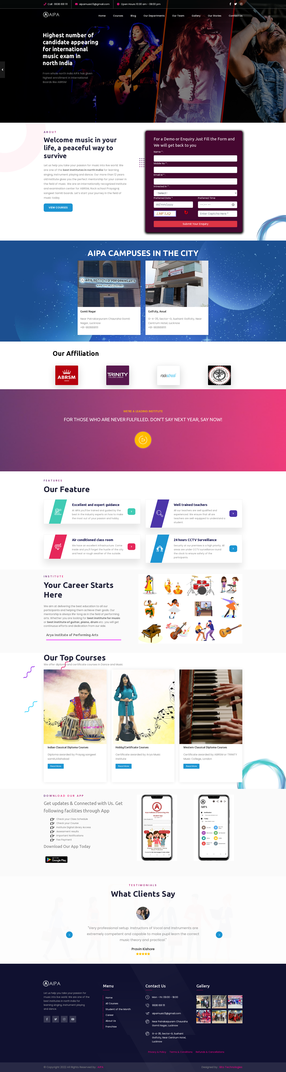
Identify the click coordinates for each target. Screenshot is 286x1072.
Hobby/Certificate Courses (132, 747)
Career (110, 1015)
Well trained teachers (190, 505)
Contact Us (235, 15)
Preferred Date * (163, 198)
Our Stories (214, 15)
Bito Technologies (230, 1067)
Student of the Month (118, 1009)
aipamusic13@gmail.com (94, 4)
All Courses (112, 1003)
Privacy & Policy (157, 1052)
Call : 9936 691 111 (58, 4)
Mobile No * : (161, 163)
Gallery (196, 15)
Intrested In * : (162, 186)
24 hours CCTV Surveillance (195, 540)
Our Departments (154, 15)
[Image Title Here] (203, 1001)
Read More (55, 766)
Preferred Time (206, 198)
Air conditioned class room (92, 540)
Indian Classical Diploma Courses (68, 747)
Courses (118, 15)
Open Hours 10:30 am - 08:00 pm (141, 4)
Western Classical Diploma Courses (205, 747)
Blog (133, 15)
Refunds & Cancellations (210, 1052)
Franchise (111, 1026)
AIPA (100, 1067)
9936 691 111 (158, 1005)
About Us (111, 1020)
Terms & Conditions (180, 1052)
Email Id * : (160, 174)
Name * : (159, 151)
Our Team (178, 15)
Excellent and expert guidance (95, 505)
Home (102, 15)
